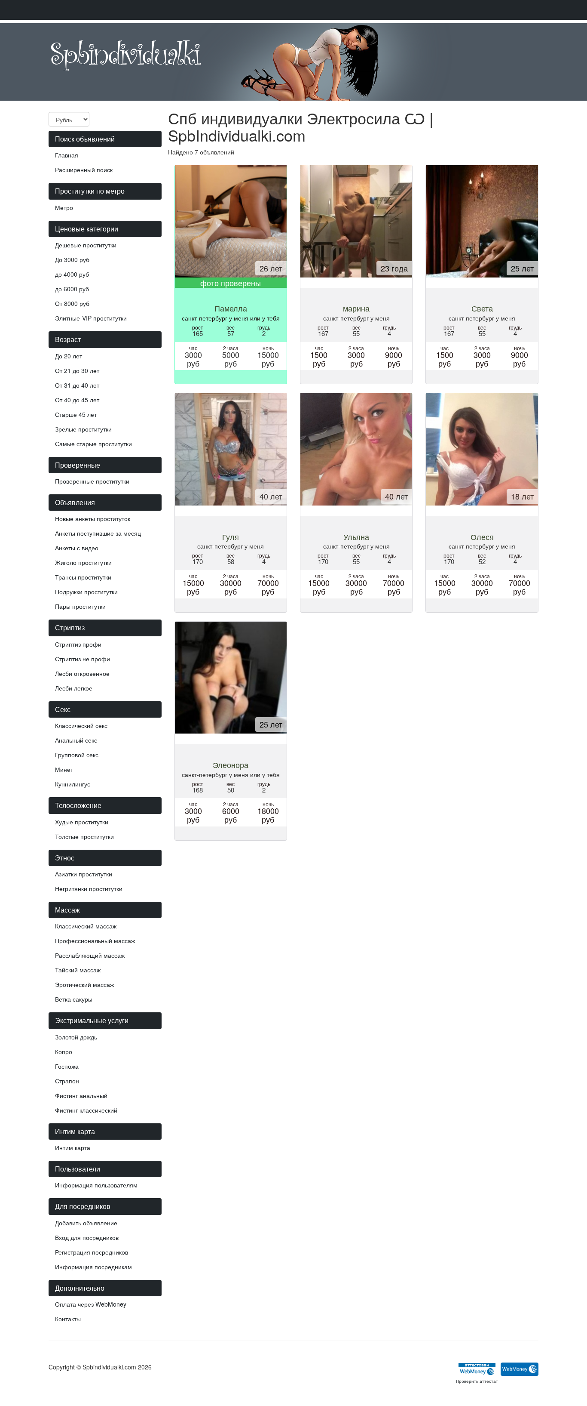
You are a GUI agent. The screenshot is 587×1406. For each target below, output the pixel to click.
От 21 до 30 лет (77, 370)
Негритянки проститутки (88, 888)
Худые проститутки (81, 821)
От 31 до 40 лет (77, 385)
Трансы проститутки (83, 577)
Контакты (68, 1318)
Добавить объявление (86, 1222)
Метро (64, 207)
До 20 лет (68, 356)
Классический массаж (85, 926)
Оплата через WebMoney (90, 1304)
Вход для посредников (87, 1237)
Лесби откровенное (82, 673)
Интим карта (72, 1147)
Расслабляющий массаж (90, 955)
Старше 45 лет (76, 414)
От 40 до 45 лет (77, 399)
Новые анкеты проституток (92, 518)
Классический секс (81, 725)
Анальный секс (76, 740)
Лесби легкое (73, 688)
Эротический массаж (84, 984)
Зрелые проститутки (83, 429)
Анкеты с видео (76, 547)
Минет (64, 769)
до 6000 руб (72, 288)
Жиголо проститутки (83, 562)
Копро (63, 1051)
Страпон (67, 1080)
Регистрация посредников (91, 1252)
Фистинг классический (86, 1110)
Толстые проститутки (84, 836)
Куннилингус (72, 784)
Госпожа (67, 1066)
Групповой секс (76, 754)
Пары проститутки (80, 606)
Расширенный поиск (84, 169)
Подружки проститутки (86, 591)
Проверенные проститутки (92, 481)
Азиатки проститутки (83, 874)
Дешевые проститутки (85, 244)
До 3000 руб (72, 259)
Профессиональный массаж (95, 940)
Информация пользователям (96, 1185)
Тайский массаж (78, 969)
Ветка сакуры (73, 999)
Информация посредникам (93, 1266)
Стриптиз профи (78, 644)
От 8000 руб (72, 303)
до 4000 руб (72, 274)
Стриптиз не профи (82, 658)
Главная (66, 155)
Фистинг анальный (81, 1095)
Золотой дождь (76, 1037)
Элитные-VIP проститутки (91, 318)
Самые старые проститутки (93, 443)
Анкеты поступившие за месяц (98, 533)
